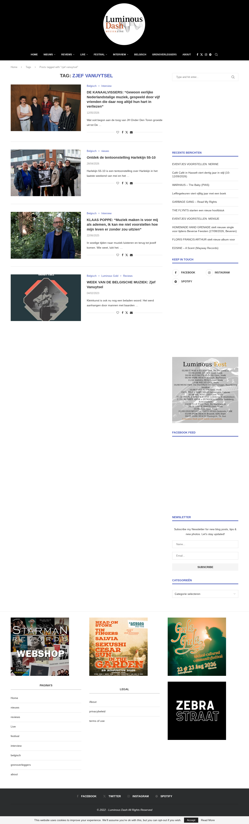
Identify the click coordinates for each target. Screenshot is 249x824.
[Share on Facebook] (122, 132)
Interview (119, 54)
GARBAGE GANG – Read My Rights (194, 201)
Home (34, 54)
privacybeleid (97, 711)
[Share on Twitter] (126, 132)
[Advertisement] (205, 116)
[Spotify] (210, 54)
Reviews (66, 54)
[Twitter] (201, 54)
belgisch (16, 755)
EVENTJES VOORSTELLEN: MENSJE (195, 218)
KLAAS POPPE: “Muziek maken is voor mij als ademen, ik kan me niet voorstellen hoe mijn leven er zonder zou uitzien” (122, 224)
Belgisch (140, 54)
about (14, 774)
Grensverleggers (164, 54)
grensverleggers (21, 764)
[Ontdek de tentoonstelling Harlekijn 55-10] (46, 173)
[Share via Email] (131, 132)
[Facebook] (197, 54)
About (186, 54)
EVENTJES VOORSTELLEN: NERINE (195, 164)
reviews (15, 717)
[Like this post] (117, 132)
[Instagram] (206, 54)
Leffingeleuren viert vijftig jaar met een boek (199, 193)
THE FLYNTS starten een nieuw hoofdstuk (198, 210)
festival (15, 736)
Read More (208, 820)
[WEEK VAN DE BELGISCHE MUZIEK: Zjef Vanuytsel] (46, 297)
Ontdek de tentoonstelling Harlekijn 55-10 (121, 157)
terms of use (97, 720)
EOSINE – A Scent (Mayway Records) (195, 248)
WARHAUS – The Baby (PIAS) (190, 184)
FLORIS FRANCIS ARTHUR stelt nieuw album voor (203, 239)
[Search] (216, 54)
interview (16, 745)
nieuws (48, 54)
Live (82, 54)
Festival (99, 54)
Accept (191, 820)
